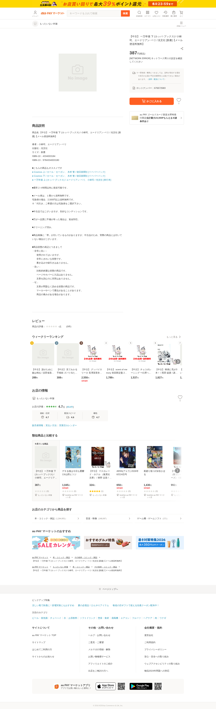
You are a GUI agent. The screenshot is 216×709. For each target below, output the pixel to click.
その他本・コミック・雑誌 (85, 557)
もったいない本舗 (60, 567)
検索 (125, 13)
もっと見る (172, 337)
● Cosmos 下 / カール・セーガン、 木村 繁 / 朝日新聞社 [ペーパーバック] (68, 176)
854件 (70, 407)
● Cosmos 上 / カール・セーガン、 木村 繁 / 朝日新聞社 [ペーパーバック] (68, 172)
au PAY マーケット (40, 557)
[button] (182, 48)
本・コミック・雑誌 (61, 557)
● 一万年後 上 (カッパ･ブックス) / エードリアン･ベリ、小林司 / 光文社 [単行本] (71, 180)
